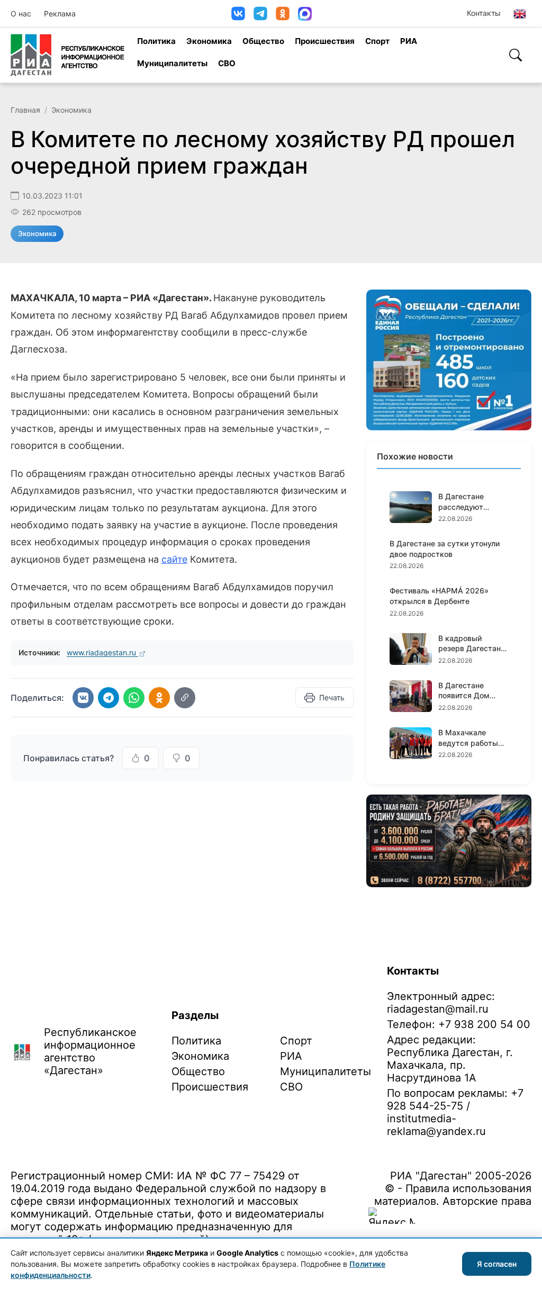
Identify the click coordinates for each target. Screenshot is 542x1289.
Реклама (60, 13)
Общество (263, 41)
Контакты (484, 12)
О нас (21, 13)
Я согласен (497, 1263)
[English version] (519, 13)
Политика (156, 41)
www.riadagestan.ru (102, 652)
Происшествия (325, 41)
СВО (227, 63)
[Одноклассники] (283, 13)
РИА (408, 41)
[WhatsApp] (133, 697)
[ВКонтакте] (238, 13)
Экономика (209, 41)
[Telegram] (260, 13)
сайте (174, 559)
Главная (25, 109)
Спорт (377, 41)
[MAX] (305, 14)
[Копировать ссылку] (184, 697)
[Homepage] (67, 55)
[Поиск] (515, 55)
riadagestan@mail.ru (438, 1009)
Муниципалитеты (172, 63)
